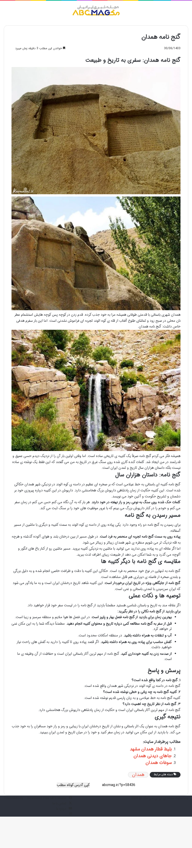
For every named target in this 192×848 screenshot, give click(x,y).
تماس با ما (59, 803)
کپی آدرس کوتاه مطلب (73, 785)
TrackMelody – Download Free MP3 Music (35, 798)
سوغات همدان (159, 762)
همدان (138, 774)
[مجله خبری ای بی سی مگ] (96, 11)
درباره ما (61, 808)
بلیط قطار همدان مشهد (151, 749)
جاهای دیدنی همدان (153, 755)
